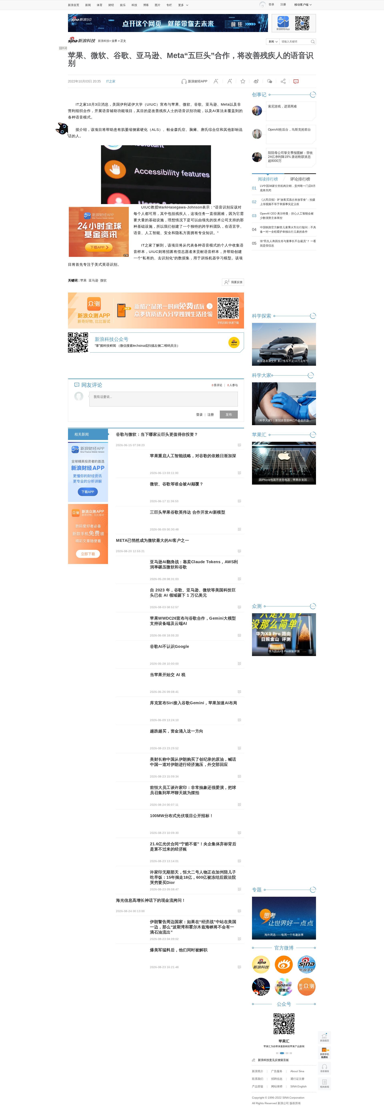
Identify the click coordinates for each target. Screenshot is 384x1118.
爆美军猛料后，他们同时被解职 (178, 950)
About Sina (297, 1071)
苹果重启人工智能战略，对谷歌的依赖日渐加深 (193, 456)
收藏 (242, 81)
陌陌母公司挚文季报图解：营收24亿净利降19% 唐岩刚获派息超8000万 (290, 155)
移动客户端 (301, 4)
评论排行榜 (300, 179)
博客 (146, 5)
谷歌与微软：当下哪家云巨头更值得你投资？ (157, 434)
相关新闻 (81, 434)
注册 (283, 4)
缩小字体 (215, 81)
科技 (134, 5)
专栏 (169, 5)
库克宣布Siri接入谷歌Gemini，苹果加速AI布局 (193, 703)
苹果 (83, 280)
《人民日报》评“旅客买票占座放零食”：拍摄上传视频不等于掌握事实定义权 (287, 202)
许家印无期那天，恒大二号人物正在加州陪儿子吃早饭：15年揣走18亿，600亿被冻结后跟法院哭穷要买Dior (193, 877)
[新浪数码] (284, 965)
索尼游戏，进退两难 (282, 106)
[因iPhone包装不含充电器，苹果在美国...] (284, 463)
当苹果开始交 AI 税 (168, 674)
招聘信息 (276, 1078)
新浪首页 (73, 5)
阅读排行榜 (268, 179)
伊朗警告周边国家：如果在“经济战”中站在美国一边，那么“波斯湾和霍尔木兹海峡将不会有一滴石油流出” (193, 927)
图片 (157, 5)
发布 (229, 414)
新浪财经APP (197, 81)
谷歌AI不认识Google (169, 646)
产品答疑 (257, 1086)
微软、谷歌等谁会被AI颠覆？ (176, 484)
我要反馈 (236, 282)
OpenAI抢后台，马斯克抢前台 (289, 129)
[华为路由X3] (284, 634)
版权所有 (295, 1103)
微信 (269, 81)
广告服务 (276, 1071)
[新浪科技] (261, 965)
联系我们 (257, 1078)
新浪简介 (257, 1071)
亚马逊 (93, 280)
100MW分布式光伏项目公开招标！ (182, 815)
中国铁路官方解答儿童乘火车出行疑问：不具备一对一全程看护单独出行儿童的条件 (288, 229)
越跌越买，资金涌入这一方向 (176, 731)
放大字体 (229, 81)
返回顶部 (324, 1099)
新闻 (88, 5)
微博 (256, 81)
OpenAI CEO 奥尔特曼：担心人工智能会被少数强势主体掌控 (287, 215)
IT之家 (110, 81)
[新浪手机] (307, 965)
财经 (111, 5)
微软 (103, 280)
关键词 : (74, 280)
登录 (199, 414)
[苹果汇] (284, 987)
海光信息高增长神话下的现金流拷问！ (151, 900)
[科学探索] (261, 987)
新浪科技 (103, 40)
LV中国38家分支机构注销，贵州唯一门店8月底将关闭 (288, 188)
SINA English (298, 1086)
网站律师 (276, 1086)
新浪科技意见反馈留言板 (273, 1060)
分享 (282, 81)
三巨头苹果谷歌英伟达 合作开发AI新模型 (187, 512)
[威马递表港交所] (284, 344)
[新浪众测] (307, 987)
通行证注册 (297, 1078)
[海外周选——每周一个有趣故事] (284, 918)
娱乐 (123, 5)
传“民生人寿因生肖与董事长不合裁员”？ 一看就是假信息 (288, 243)
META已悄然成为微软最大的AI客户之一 (152, 540)
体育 (99, 5)
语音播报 (324, 1068)
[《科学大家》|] (284, 403)
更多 (181, 5)
